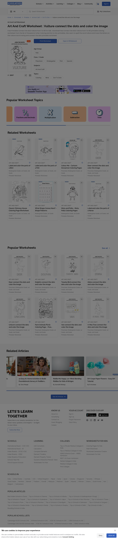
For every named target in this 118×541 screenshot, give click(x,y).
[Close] (109, 252)
